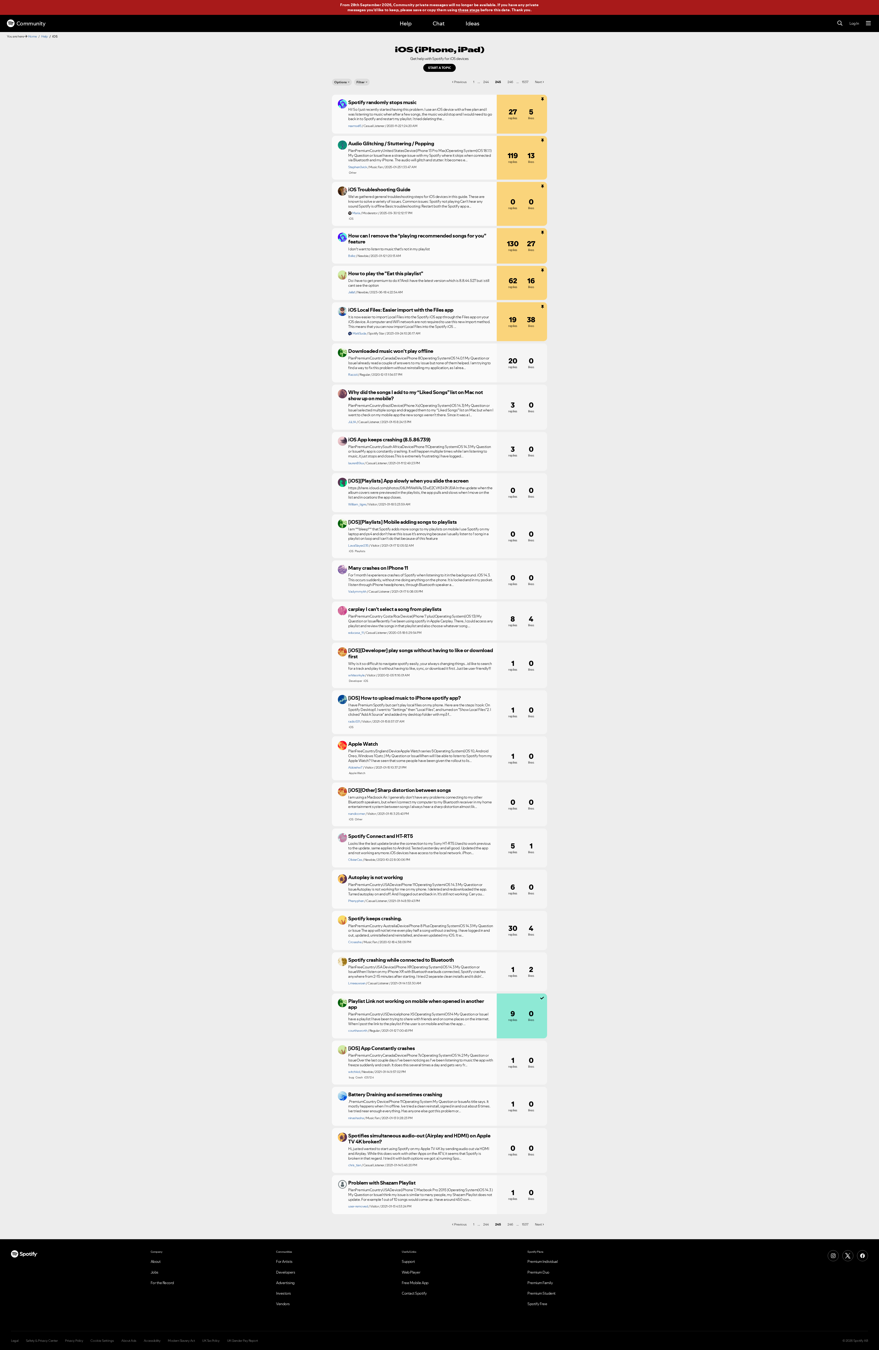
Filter (360, 82)
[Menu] (868, 23)
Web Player (411, 1272)
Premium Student (541, 1293)
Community (31, 23)
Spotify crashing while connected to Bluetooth (401, 960)
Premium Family (540, 1282)
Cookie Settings (102, 1341)
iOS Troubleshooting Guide (379, 189)
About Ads (128, 1341)
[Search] (840, 23)
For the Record (162, 1282)
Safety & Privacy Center (42, 1341)
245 (498, 82)
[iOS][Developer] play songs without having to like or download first (420, 653)
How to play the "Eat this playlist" (385, 273)
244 (486, 82)
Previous (460, 82)
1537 (525, 82)
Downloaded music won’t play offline (390, 351)
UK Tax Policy (211, 1341)
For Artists (284, 1261)
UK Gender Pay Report (242, 1341)
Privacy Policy (74, 1341)
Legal (15, 1341)
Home (32, 36)
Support (408, 1261)
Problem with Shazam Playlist (381, 1183)
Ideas (472, 23)
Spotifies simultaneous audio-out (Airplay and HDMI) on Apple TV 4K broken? (419, 1139)
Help (406, 23)
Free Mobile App (415, 1282)
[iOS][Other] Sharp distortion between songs (399, 790)
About (156, 1261)
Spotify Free (537, 1303)
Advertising (285, 1282)
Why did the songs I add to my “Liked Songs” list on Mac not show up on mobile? (415, 395)
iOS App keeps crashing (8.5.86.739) (389, 440)
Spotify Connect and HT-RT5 (380, 836)
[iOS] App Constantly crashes (381, 1048)
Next (538, 82)
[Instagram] (833, 1255)
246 (510, 82)
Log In (854, 23)
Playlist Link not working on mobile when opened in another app (416, 1004)
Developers (285, 1272)
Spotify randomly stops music (382, 102)
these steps (469, 9)
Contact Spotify (414, 1293)
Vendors (283, 1303)
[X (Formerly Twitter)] (847, 1255)
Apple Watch (363, 744)
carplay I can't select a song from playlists (394, 609)
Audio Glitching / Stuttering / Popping (391, 143)
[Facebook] (862, 1255)
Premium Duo (538, 1272)
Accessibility (152, 1341)
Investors (283, 1293)
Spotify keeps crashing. (375, 918)
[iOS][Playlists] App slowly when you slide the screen (408, 481)
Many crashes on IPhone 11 (378, 568)
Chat (439, 23)
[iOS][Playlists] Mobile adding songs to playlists (402, 522)
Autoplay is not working (375, 877)
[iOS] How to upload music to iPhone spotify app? (404, 698)
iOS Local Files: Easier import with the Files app (400, 310)
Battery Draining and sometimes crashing (395, 1094)
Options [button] (340, 82)
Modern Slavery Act (181, 1341)
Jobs (154, 1272)
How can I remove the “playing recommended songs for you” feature (417, 239)
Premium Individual (542, 1261)
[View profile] (342, 103)
